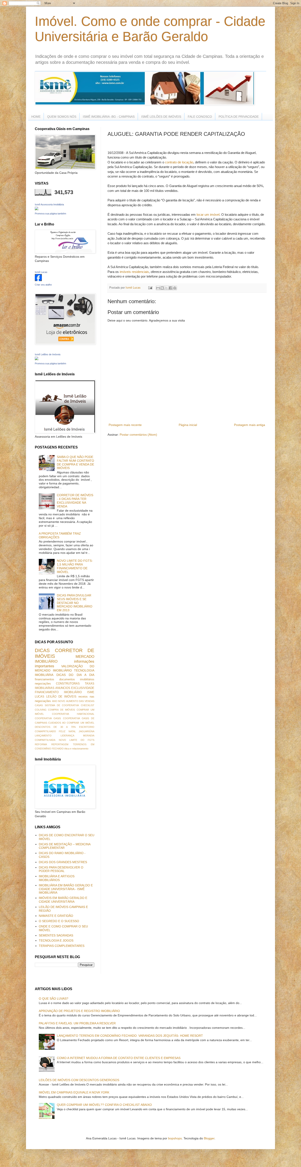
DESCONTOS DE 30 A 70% (55, 727)
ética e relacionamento (76, 748)
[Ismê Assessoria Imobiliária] (36, 209)
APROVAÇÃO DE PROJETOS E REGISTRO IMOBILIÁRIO (79, 1011)
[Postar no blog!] (162, 288)
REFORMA (41, 744)
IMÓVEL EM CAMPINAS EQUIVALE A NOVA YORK (74, 1092)
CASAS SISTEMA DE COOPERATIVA (57, 705)
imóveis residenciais (134, 272)
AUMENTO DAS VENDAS (80, 701)
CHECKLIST (87, 705)
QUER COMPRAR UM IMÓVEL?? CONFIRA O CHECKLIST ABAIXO (104, 1104)
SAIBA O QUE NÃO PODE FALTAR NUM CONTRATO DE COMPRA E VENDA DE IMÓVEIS (75, 462)
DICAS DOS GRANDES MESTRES (63, 862)
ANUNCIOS (62, 688)
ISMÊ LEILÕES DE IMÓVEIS (161, 116)
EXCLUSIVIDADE (82, 688)
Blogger (209, 1138)
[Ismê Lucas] (38, 280)
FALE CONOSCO (200, 116)
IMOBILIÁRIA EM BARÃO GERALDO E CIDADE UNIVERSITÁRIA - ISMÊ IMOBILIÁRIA (66, 889)
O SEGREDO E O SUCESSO (59, 921)
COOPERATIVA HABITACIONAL (73, 714)
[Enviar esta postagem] (150, 287)
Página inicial (188, 425)
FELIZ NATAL (67, 731)
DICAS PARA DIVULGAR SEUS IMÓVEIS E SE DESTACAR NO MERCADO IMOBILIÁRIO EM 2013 (74, 603)
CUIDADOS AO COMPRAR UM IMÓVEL (71, 722)
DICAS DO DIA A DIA (75, 675)
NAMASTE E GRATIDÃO (56, 915)
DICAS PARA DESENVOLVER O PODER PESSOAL (61, 869)
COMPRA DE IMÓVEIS (61, 709)
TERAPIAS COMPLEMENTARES (61, 946)
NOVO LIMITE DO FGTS (77, 740)
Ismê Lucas (41, 272)
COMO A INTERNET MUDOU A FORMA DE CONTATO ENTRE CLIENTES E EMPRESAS (118, 1058)
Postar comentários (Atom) (138, 434)
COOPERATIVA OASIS (48, 718)
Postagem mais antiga (249, 425)
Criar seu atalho (43, 284)
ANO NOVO (58, 701)
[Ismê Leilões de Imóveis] (36, 359)
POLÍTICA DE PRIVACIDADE (239, 116)
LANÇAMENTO (43, 735)
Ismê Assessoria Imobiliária (49, 204)
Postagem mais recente (125, 425)
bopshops (175, 1138)
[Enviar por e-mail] (158, 288)
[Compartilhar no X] (166, 288)
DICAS (42, 650)
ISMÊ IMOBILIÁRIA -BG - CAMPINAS (109, 116)
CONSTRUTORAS (68, 683)
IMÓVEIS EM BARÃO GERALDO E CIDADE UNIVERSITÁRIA (63, 899)
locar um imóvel (208, 214)
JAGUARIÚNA (86, 731)
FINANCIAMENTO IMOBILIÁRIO (58, 692)
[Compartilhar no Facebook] (170, 288)
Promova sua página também (50, 213)
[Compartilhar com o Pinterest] (175, 288)
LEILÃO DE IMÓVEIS (61, 696)
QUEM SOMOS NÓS (61, 116)
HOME (36, 116)
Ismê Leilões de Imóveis (48, 354)
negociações (43, 683)
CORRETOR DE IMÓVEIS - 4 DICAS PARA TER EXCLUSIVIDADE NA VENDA (75, 500)
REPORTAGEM (59, 744)
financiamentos (44, 679)
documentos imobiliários (76, 679)
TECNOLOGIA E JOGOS (56, 940)
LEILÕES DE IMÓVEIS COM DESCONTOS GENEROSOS (79, 1080)
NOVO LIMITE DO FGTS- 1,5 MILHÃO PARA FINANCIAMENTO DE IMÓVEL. (75, 566)
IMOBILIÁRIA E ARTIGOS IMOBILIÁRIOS (56, 878)
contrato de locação (178, 162)
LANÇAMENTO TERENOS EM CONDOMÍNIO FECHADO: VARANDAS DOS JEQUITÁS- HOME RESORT (130, 1035)
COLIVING (40, 709)
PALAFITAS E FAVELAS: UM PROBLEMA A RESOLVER (77, 1023)
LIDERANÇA (67, 735)
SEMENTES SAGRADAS (56, 935)
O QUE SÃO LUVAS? (53, 998)
